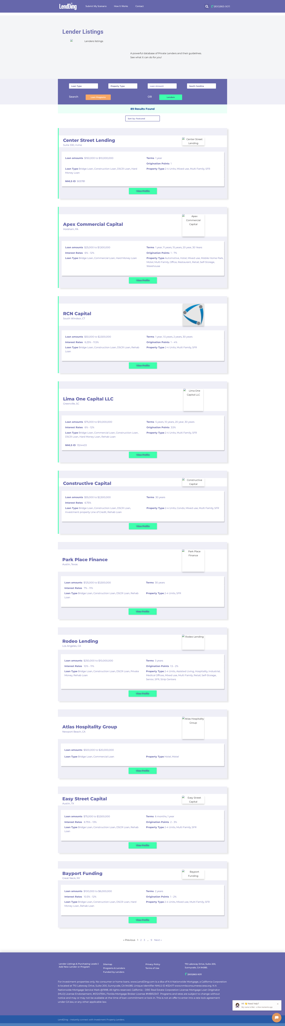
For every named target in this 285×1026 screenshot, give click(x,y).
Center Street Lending (89, 140)
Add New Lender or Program (74, 966)
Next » (158, 940)
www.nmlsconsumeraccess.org (193, 985)
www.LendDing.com (142, 981)
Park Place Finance (85, 559)
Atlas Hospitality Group (89, 727)
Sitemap (107, 964)
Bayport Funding (82, 873)
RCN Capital (77, 313)
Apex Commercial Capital (93, 224)
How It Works (121, 6)
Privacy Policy (152, 964)
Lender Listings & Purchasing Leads (78, 963)
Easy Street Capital (84, 799)
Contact (139, 6)
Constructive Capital (87, 483)
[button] (207, 6)
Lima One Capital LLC (88, 399)
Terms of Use (152, 968)
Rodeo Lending (80, 641)
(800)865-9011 (222, 6)
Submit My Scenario (96, 6)
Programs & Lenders (114, 968)
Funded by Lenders (113, 972)
